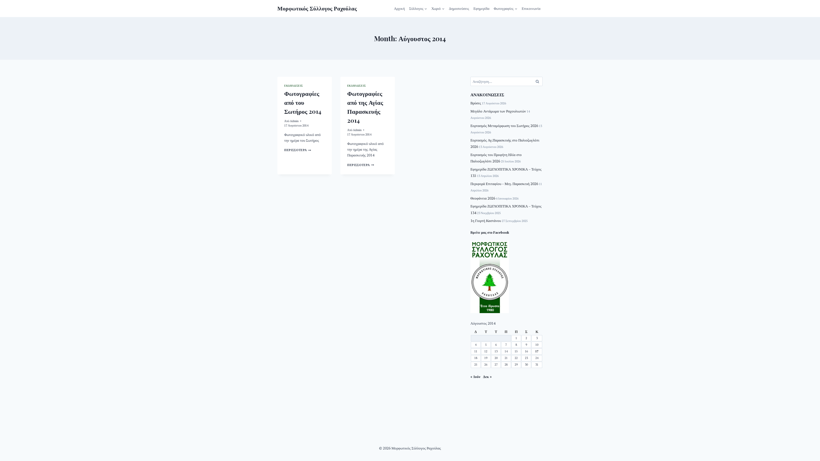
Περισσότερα (297, 150)
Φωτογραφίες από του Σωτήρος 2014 (302, 102)
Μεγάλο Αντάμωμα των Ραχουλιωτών (498, 111)
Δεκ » (487, 376)
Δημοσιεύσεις (459, 8)
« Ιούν (475, 376)
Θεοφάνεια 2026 (482, 198)
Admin (294, 121)
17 (537, 351)
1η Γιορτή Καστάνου (485, 220)
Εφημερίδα (481, 8)
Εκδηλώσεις (293, 85)
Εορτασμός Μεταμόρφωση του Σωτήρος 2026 (504, 125)
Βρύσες (475, 103)
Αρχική (399, 8)
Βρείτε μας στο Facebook (489, 232)
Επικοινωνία (531, 8)
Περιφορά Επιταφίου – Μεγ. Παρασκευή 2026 (504, 183)
